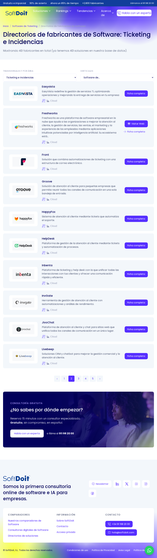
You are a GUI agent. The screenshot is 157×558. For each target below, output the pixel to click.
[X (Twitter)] (127, 484)
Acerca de (106, 13)
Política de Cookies (144, 550)
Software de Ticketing (24, 26)
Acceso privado (66, 532)
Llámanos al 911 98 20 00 (142, 3)
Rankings (62, 11)
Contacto (62, 526)
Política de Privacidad (103, 550)
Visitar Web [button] (137, 123)
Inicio (6, 26)
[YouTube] (136, 484)
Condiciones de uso (77, 550)
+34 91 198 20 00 (121, 524)
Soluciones (40, 11)
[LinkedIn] (117, 484)
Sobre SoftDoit (65, 520)
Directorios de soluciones (23, 536)
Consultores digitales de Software (28, 530)
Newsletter (102, 483)
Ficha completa (136, 93)
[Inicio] (17, 13)
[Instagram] (146, 484)
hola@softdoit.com (123, 532)
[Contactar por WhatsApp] (149, 550)
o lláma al (60, 433)
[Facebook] (92, 493)
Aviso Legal (124, 550)
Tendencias (85, 11)
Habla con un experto (136, 13)
